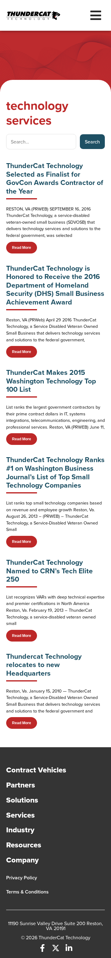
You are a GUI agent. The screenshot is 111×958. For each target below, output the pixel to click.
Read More (21, 247)
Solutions (22, 800)
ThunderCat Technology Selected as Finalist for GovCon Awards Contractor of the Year (54, 178)
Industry (20, 829)
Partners (20, 784)
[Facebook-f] (42, 948)
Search (92, 141)
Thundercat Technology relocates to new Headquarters (44, 664)
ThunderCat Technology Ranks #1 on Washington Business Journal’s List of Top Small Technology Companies (55, 472)
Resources (23, 844)
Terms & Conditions (27, 891)
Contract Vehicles (36, 769)
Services (20, 815)
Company (22, 859)
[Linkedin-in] (69, 948)
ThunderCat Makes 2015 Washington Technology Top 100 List (51, 381)
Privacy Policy (21, 877)
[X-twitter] (56, 948)
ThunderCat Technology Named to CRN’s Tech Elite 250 (49, 570)
